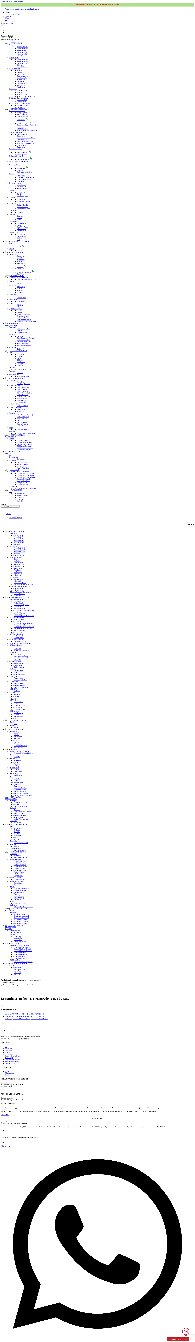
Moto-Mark (17, 649)
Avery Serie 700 (19, 537)
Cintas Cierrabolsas (20, 890)
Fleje (15, 894)
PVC (15, 718)
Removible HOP (19, 614)
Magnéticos (17, 932)
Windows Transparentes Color (23, 585)
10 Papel (12, 190)
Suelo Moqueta (19, 667)
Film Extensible (19, 892)
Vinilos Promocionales (21, 819)
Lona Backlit (18, 654)
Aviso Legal (9, 1058)
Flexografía (12, 327)
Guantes (16, 769)
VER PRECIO (39, 1014)
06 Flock (17, 837)
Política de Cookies (11, 1063)
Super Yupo (17, 967)
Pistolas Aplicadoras (20, 857)
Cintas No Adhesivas (15, 407)
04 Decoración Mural (16, 156)
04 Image (17, 833)
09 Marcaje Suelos (15, 183)
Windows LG (18, 581)
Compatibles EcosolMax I (22, 947)
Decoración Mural (20, 641)
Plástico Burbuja (19, 898)
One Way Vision (19, 705)
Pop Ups (17, 764)
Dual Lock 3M (18, 936)
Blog (6, 20)
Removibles (18, 632)
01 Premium (18, 828)
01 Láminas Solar (19, 914)
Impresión (12, 367)
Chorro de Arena (19, 594)
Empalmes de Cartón (20, 870)
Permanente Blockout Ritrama (23, 623)
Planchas (12, 371)
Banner (16, 559)
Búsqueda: (4, 504)
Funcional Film (19, 566)
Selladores (12, 431)
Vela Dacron (18, 575)
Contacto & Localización (13, 1056)
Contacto (8, 16)
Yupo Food (17, 973)
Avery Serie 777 (19, 539)
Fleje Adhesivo (19, 896)
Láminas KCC (18, 590)
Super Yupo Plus (19, 969)
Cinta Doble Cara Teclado (22, 812)
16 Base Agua (13, 232)
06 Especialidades (14, 165)
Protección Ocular (19, 790)
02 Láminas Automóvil (21, 916)
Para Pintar (17, 596)
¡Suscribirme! (25, 1038)
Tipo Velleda (18, 574)
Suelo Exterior (18, 663)
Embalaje (12, 413)
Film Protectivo (19, 874)
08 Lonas (12, 174)
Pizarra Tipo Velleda (20, 680)
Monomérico (18, 736)
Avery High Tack (19, 601)
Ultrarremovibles (19, 709)
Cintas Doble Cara (20, 861)
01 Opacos (12, 45)
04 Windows (13, 89)
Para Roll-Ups (18, 714)
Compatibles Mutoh (20, 954)
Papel (10, 243)
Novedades (8, 1054)
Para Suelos (17, 740)
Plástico (11, 249)
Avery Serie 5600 (19, 552)
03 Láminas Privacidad (21, 918)
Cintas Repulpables (20, 865)
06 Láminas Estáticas (20, 923)
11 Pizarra (12, 198)
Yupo (10, 492)
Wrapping (17, 544)
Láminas (11, 439)
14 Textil (12, 214)
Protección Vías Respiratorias (23, 795)
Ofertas (7, 18)
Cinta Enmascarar (19, 903)
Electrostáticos (18, 702)
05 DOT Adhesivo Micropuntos (19, 161)
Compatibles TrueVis (20, 958)
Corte (10, 353)
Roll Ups (17, 691)
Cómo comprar (10, 1073)
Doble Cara (17, 733)
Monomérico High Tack (21, 605)
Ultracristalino (18, 707)
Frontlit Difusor (19, 555)
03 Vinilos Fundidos (15, 149)
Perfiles (16, 804)
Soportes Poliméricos (20, 815)
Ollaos (11, 303)
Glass (15, 704)
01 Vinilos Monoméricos (17, 111)
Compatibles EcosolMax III (23, 951)
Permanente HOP (19, 608)
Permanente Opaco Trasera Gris (24, 610)
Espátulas (12, 281)
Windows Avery (19, 579)
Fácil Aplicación (19, 603)
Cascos (16, 784)
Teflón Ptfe (12, 347)
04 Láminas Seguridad (21, 920)
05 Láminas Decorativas (21, 921)
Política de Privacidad (12, 1061)
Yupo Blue (17, 971)
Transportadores (14, 374)
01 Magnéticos (13, 457)
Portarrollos (17, 899)
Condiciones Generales (12, 1059)
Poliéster (16, 742)
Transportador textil (20, 850)
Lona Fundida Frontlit (21, 658)
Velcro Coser (18, 940)
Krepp (11, 428)
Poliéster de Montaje (20, 806)
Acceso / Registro (14, 14)
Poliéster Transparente (21, 687)
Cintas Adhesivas (14, 385)
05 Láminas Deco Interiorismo (18, 98)
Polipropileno (18, 716)
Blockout (17, 553)
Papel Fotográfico (19, 674)
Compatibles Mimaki (20, 952)
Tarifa (7, 1071)
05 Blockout (18, 835)
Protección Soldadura (21, 793)
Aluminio (17, 810)
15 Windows (13, 221)
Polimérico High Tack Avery (23, 628)
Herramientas (13, 294)
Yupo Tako (17, 974)
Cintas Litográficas (20, 863)
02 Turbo (17, 830)
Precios (7, 1075)
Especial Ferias (19, 872)
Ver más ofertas (64, 1027)
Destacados (8, 1050)
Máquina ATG (18, 876)
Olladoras (17, 779)
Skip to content (18, 2)
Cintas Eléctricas (14, 404)
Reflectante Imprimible (21, 650)
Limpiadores (13, 299)
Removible (17, 612)
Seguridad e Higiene (15, 309)
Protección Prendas (20, 791)
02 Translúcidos (14, 58)
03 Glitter (17, 832)
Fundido (16, 735)
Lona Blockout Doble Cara (22, 656)
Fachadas (17, 561)
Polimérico (17, 744)
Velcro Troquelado (20, 942)
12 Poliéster (12, 203)
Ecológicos (8, 1048)
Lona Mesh (17, 660)
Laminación (13, 254)
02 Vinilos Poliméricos (16, 132)
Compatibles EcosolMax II (22, 949)
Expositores (12, 285)
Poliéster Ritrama (19, 685)
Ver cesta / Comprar (15, 518)
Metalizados (18, 568)
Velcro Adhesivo (19, 938)
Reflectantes (18, 572)
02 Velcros (12, 461)
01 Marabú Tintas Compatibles (19, 472)
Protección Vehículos (20, 746)
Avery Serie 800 (19, 541)
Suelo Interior (18, 665)
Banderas (17, 694)
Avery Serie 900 (19, 542)
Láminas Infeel (18, 588)
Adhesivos (12, 380)
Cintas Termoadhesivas (21, 866)
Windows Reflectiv (20, 583)
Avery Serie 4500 (19, 548)
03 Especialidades (14, 69)
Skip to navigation (6, 2)
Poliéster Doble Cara (20, 813)
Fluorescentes (18, 563)
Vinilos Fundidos (19, 817)
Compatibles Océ (19, 956)
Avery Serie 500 (19, 535)
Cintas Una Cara (19, 868)
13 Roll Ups (13, 210)
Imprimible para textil (21, 843)
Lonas (16, 698)
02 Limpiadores (14, 486)
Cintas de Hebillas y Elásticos (18, 277)
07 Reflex (17, 839)
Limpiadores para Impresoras (23, 962)
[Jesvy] (7, 23)
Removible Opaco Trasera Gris (24, 616)
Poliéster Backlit (19, 683)
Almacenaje (17, 760)
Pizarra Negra (18, 678)
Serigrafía (12, 334)
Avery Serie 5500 (19, 550)
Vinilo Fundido (19, 638)
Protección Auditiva (20, 788)
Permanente (17, 606)
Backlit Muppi (18, 671)
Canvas (16, 696)
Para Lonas (17, 570)
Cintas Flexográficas (20, 802)
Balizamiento (18, 883)
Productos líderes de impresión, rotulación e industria (22, 9)
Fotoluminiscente (19, 564)
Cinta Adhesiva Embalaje (22, 888)
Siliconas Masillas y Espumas (23, 907)
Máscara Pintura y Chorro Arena (19, 103)
